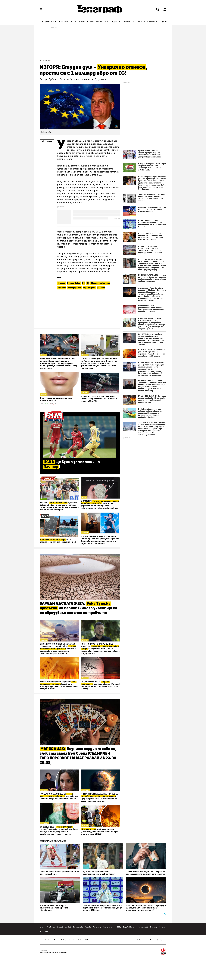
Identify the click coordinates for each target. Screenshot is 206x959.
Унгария (61, 283)
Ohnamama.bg (143, 927)
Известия (163, 940)
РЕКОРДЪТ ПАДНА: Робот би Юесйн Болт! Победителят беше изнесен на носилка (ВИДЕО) (99, 398)
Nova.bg (88, 927)
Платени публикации (60, 940)
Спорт (54, 22)
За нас (41, 940)
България (63, 22)
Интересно (152, 22)
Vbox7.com (51, 927)
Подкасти (116, 22)
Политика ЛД (154, 940)
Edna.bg (162, 927)
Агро (107, 22)
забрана (101, 288)
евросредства (74, 288)
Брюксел (62, 288)
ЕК (88, 283)
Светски (141, 22)
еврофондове (89, 288)
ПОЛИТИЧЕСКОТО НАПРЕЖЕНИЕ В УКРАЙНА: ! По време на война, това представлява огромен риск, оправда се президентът (100, 648)
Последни (45, 22)
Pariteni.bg (97, 927)
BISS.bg (118, 927)
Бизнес (99, 22)
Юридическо (129, 22)
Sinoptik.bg (44, 931)
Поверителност (142, 940)
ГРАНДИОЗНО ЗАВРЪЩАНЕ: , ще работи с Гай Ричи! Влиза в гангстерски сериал (59, 796)
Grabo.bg (153, 927)
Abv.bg (42, 927)
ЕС (83, 283)
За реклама (48, 940)
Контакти (72, 940)
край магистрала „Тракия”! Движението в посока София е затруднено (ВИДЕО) (99, 831)
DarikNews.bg (78, 927)
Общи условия (63, 952)
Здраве (82, 22)
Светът (73, 22)
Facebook (80, 940)
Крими (90, 22)
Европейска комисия (100, 283)
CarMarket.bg (108, 927)
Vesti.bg (68, 927)
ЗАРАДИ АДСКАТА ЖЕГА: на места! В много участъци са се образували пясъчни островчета (78, 608)
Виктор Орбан (73, 283)
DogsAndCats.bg (129, 927)
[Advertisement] (80, 310)
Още (162, 22)
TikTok (87, 940)
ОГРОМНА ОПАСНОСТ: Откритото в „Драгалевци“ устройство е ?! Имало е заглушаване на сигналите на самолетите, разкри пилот (58, 648)
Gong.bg (60, 927)
